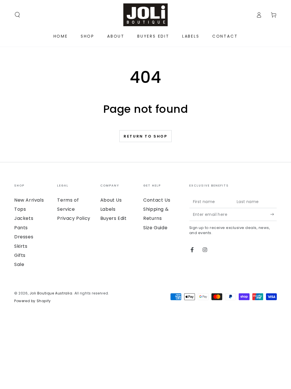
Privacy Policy (73, 218)
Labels (108, 209)
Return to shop (145, 136)
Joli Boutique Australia (51, 293)
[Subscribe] (273, 214)
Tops (20, 209)
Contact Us (156, 200)
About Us (111, 200)
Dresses (23, 237)
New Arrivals (29, 200)
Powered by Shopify (32, 301)
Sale (19, 264)
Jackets (23, 218)
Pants (21, 227)
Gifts (20, 255)
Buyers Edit (113, 218)
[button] (17, 15)
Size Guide (155, 227)
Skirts (21, 246)
